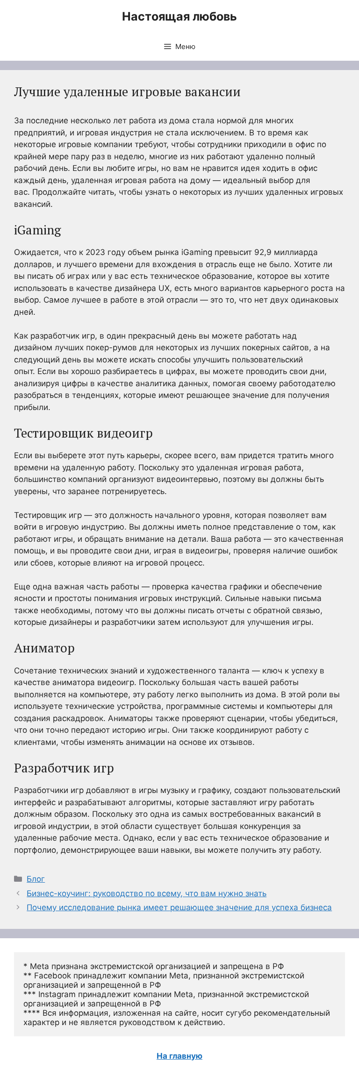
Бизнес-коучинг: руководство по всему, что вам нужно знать (146, 893)
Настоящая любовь (179, 16)
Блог (36, 879)
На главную (179, 1056)
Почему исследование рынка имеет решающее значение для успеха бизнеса (179, 907)
